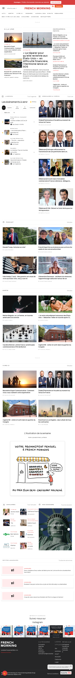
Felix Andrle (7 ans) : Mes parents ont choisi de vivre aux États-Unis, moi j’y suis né (19, 278)
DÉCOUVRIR (55, 532)
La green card (55, 525)
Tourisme (7, 69)
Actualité (26, 50)
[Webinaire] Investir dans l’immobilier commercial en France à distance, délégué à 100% (54, 180)
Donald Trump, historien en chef (14, 247)
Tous (4, 107)
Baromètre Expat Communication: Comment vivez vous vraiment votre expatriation (12, 49)
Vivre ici (7, 44)
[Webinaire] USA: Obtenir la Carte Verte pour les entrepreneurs (55, 209)
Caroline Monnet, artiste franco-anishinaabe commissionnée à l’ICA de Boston (61, 76)
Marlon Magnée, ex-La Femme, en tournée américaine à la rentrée (60, 36)
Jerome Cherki (15, 512)
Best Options (14, 534)
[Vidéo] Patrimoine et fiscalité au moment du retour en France (60, 66)
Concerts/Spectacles (61, 40)
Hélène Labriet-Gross (11, 77)
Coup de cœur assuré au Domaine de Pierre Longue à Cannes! (43, 597)
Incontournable (32, 107)
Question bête (58, 61)
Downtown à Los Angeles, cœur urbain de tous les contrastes (54, 421)
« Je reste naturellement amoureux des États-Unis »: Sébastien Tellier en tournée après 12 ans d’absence (61, 47)
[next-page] (68, 529)
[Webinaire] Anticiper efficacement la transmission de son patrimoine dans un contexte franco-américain (53, 150)
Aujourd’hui (9, 107)
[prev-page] (42, 529)
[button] (51, 6)
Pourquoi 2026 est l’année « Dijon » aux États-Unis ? (59, 57)
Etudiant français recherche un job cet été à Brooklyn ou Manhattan (45, 584)
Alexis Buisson (28, 80)
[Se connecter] (53, 6)
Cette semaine (17, 107)
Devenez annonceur (6, 652)
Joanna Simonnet (10, 54)
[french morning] (37, 8)
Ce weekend (24, 107)
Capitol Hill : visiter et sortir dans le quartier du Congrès (61, 86)
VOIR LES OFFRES (55, 2)
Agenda (56, 70)
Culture (56, 81)
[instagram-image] (6, 631)
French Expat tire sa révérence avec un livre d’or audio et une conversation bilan (55, 248)
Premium (59, 6)
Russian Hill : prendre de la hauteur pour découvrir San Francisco (13, 73)
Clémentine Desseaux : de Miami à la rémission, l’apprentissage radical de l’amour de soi (55, 278)
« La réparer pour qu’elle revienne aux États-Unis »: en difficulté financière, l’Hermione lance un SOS (35, 59)
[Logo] (19, 644)
